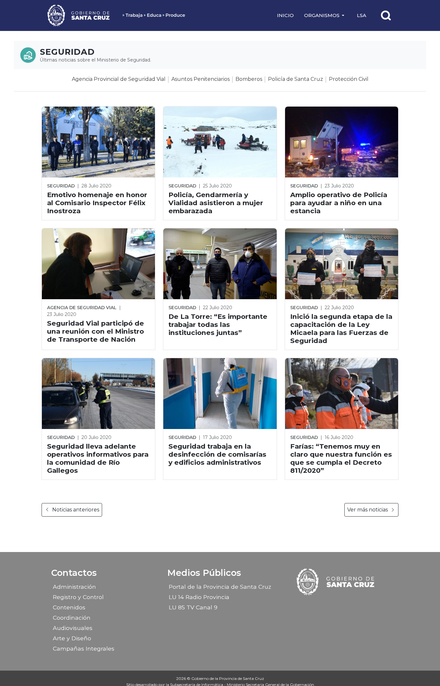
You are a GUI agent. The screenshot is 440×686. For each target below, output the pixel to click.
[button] (325, 15)
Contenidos (69, 607)
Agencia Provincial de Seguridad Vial (119, 79)
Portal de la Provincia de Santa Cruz (220, 586)
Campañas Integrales (83, 648)
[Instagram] (330, 605)
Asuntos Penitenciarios (200, 79)
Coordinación (72, 617)
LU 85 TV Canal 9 (193, 607)
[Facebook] (319, 605)
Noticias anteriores (75, 510)
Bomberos (248, 79)
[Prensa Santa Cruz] (79, 15)
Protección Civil (348, 79)
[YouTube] (353, 605)
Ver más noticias (367, 510)
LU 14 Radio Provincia (199, 597)
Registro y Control (78, 597)
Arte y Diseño (72, 638)
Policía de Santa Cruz (295, 79)
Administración (74, 586)
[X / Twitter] (341, 605)
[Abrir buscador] (385, 15)
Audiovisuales (72, 627)
